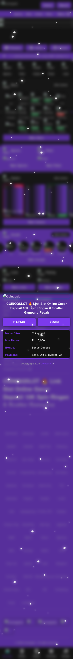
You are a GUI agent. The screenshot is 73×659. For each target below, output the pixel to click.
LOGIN (53, 322)
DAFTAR (19, 322)
